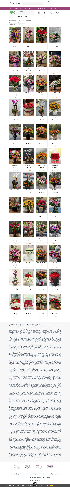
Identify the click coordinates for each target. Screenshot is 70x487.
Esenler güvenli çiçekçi (20, 342)
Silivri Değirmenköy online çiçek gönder (39, 416)
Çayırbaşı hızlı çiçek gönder (51, 340)
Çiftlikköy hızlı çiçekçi (16, 406)
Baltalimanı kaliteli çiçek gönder (51, 398)
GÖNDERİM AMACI (15, 8)
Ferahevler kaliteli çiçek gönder (27, 400)
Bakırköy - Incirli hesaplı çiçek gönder (54, 427)
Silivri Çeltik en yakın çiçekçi (51, 416)
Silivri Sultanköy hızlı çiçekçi (26, 418)
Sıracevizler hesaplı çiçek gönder (37, 440)
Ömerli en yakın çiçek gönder (35, 455)
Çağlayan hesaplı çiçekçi (56, 338)
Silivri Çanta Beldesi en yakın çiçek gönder (21, 423)
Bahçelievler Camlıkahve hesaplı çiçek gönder (33, 429)
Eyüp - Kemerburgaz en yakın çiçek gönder (17, 404)
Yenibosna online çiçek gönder (23, 329)
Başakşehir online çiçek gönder (51, 330)
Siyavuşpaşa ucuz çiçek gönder (55, 388)
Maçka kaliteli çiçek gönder (36, 364)
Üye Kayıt (56, 3)
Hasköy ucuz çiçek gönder (18, 355)
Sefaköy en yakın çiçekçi (36, 371)
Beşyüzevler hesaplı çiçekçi (48, 440)
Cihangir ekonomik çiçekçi (35, 338)
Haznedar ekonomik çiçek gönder (40, 355)
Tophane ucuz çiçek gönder (36, 379)
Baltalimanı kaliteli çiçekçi (41, 398)
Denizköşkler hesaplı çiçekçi (14, 448)
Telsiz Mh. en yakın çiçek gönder (18, 449)
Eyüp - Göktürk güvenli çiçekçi (29, 403)
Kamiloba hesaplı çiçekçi (40, 450)
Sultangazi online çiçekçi (56, 373)
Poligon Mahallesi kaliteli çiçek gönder (33, 394)
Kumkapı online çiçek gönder (37, 362)
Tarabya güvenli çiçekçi (48, 401)
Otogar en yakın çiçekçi (39, 342)
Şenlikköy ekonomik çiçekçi (48, 391)
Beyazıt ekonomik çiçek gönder (35, 334)
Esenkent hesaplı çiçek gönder (37, 421)
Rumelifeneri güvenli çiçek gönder (26, 371)
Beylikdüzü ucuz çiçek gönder (55, 334)
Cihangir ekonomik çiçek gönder (46, 338)
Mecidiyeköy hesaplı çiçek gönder (41, 365)
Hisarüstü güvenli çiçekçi (50, 355)
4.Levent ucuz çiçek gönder (56, 357)
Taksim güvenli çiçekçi (20, 378)
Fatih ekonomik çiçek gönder (26, 346)
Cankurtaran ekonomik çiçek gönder (15, 396)
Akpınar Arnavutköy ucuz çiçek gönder (19, 454)
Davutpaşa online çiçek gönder (20, 341)
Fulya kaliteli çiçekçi (54, 377)
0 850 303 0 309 (25, 477)
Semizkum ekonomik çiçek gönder (29, 447)
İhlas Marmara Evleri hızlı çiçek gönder (54, 447)
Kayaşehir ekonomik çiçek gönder (22, 331)
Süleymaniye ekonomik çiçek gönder (29, 398)
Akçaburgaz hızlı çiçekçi (50, 452)
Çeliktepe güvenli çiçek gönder (23, 358)
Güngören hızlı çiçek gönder (17, 352)
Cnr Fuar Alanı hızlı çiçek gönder (46, 422)
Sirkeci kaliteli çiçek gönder (24, 373)
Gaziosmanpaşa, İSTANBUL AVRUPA (20, 16)
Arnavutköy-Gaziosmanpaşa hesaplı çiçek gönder (21, 411)
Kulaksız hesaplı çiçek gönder (48, 402)
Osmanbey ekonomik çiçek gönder (36, 368)
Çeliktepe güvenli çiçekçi (13, 358)
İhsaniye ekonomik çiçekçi (35, 406)
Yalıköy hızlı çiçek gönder (37, 404)
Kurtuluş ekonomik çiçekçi (47, 362)
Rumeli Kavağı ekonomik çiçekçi (40, 370)
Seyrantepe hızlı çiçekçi (28, 372)
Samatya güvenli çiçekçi (31, 369)
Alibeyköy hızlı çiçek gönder (43, 326)
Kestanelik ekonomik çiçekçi (43, 407)
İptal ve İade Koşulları (28, 467)
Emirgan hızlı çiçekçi (50, 399)
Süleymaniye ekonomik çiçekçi (17, 398)
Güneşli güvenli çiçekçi (41, 350)
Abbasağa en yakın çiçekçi (17, 445)
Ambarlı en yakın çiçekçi (32, 410)
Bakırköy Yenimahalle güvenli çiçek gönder (27, 427)
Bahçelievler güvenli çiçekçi (43, 327)
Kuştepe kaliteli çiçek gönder (31, 439)
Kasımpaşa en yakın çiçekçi (38, 360)
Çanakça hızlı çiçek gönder (32, 407)
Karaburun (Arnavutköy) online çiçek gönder (48, 454)
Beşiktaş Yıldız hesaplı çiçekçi (39, 445)
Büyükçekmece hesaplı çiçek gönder (16, 337)
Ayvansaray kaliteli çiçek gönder (24, 415)
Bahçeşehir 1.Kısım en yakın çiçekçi (15, 457)
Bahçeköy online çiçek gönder (19, 399)
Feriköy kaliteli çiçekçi (16, 348)
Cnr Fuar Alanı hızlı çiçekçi (36, 422)
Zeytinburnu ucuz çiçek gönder (31, 384)
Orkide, (29, 5)
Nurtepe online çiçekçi (51, 358)
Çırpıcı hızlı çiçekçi (27, 449)
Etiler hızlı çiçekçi (52, 344)
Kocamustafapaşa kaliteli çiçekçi (33, 361)
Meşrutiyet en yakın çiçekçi (52, 438)
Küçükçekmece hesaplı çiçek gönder (29, 363)
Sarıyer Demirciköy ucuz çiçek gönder (25, 425)
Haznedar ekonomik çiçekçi (28, 355)
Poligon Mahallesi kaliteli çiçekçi (20, 394)
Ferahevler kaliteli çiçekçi (16, 400)
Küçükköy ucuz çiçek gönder (50, 363)
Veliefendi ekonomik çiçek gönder (48, 448)
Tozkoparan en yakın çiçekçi (48, 393)
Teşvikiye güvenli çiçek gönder (49, 378)
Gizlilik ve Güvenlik (50, 466)
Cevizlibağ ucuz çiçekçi (16, 338)
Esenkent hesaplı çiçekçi (27, 421)
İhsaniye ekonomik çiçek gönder (46, 406)
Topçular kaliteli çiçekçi (27, 393)
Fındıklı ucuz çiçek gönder (42, 348)
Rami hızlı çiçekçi (15, 369)
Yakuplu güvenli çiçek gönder (41, 380)
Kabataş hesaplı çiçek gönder (17, 357)
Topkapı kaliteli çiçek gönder (55, 379)
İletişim (48, 477)
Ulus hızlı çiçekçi (36, 385)
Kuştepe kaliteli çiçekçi (21, 439)
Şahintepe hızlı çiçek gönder (49, 441)
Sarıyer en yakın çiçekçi (51, 369)
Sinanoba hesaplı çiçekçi (48, 372)
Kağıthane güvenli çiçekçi (27, 357)
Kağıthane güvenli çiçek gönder (37, 357)
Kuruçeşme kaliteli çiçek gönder (45, 333)
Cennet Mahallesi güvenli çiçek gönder (30, 435)
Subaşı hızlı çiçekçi (47, 409)
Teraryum (37, 5)
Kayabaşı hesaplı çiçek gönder (48, 392)
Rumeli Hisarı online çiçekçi (27, 401)
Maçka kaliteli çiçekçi (26, 364)
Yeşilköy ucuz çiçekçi (33, 381)
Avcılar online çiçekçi (12, 325)
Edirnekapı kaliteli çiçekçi (30, 341)
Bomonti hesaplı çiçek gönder (26, 377)
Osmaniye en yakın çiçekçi (26, 391)
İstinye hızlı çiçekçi (37, 400)
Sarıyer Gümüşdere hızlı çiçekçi (37, 425)
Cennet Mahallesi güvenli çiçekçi (17, 435)
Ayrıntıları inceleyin (46, 485)
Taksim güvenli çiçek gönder (30, 378)
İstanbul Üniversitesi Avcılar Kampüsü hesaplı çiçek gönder (45, 386)
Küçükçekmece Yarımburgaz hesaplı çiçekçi (22, 437)
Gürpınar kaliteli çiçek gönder (36, 352)
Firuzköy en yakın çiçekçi (51, 385)
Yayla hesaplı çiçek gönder (56, 421)
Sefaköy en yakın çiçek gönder (47, 371)
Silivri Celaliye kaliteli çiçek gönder (15, 418)
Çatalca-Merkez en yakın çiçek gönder (31, 340)
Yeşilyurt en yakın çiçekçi (29, 383)
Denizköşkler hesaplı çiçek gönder (25, 448)
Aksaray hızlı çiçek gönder (24, 326)
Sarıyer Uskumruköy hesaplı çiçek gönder (50, 424)
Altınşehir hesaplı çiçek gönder (28, 392)
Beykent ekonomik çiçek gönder (39, 337)
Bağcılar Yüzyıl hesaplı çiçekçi (40, 419)
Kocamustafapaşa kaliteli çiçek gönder (46, 361)
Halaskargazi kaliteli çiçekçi (29, 438)
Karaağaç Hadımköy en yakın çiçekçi (29, 458)
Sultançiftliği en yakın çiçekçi (34, 373)
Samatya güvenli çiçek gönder (41, 369)
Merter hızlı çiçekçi (51, 365)
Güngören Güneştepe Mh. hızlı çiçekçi (54, 431)
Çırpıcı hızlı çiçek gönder (35, 449)
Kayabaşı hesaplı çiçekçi (38, 392)
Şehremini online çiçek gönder (52, 375)
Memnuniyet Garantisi (17, 468)
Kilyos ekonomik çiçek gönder (28, 370)
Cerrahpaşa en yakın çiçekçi (28, 396)
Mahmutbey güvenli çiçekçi (19, 327)
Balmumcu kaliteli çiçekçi (18, 330)
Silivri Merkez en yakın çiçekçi (35, 411)
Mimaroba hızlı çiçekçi (16, 367)
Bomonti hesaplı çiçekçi (16, 377)
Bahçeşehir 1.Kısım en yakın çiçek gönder (29, 457)
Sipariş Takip (27, 468)
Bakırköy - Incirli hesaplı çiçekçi (41, 427)
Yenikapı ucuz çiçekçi (34, 415)
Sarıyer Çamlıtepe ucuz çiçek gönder (40, 442)
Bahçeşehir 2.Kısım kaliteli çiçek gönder (53, 456)
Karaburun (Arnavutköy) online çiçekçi (33, 454)
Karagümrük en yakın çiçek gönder (48, 346)
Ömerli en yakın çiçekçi (26, 455)
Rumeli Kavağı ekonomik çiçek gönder (54, 370)
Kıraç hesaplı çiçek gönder (16, 455)
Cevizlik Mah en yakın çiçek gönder (15, 391)
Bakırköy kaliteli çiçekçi (33, 329)
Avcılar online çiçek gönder (21, 325)
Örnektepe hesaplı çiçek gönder (20, 452)
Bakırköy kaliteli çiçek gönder (43, 329)
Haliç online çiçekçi (28, 414)
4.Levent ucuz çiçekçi (47, 357)
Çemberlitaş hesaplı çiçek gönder (25, 422)
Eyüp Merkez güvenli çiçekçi (46, 345)
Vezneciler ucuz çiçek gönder (55, 414)
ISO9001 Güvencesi (39, 466)
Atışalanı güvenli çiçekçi (20, 419)
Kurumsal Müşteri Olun (18, 469)
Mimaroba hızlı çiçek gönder (26, 367)
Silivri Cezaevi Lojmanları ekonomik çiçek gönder (41, 417)
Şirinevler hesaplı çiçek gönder (20, 376)
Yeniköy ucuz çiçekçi (16, 381)
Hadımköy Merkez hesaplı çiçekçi (34, 387)
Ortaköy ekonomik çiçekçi (56, 333)
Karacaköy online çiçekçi (47, 404)
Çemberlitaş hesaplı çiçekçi (14, 422)
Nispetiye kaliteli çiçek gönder (37, 446)
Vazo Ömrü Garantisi (39, 467)
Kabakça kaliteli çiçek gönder (23, 408)
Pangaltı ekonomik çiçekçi (47, 368)
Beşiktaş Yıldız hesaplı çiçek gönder (51, 445)
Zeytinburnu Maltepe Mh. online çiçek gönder (27, 434)
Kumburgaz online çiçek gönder (17, 362)
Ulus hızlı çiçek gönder (43, 385)
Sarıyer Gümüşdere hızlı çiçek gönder (49, 425)
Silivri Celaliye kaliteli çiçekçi (56, 417)
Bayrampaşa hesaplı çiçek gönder (46, 331)
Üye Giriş (53, 3)
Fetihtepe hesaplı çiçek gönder (40, 452)
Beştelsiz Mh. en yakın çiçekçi (45, 449)
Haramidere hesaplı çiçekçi (21, 354)
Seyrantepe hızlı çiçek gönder (38, 372)
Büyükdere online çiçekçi (30, 399)
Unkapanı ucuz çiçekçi (13, 380)
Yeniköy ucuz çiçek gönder (25, 381)
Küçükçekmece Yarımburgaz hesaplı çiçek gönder (39, 437)
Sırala (10, 22)
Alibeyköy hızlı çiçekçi (33, 326)
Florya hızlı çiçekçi (57, 411)
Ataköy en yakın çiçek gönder (40, 325)
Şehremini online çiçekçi (42, 375)
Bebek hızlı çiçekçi (51, 332)
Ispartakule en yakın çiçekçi (46, 455)
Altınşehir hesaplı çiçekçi (18, 392)
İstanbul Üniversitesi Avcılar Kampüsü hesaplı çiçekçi (25, 386)
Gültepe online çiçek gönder (42, 358)
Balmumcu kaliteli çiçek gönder (29, 330)
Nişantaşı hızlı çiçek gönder (14, 368)
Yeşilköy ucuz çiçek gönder (43, 381)
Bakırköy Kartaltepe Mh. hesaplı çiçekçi (49, 429)
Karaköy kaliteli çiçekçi (18, 360)
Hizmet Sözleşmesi (50, 467)
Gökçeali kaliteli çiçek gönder (23, 410)
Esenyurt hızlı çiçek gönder (44, 344)
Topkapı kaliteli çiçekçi (46, 379)
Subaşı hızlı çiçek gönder (56, 409)
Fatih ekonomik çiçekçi (16, 346)
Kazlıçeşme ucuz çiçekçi (34, 395)
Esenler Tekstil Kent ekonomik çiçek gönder (23, 344)
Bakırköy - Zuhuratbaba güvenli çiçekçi (32, 426)
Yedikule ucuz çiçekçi (50, 380)
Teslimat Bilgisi (38, 469)
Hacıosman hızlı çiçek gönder (26, 353)
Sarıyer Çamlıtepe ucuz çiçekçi (28, 442)
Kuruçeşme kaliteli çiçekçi (35, 333)
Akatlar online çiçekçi (49, 325)
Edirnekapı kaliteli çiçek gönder (40, 341)
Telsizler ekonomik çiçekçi (33, 423)
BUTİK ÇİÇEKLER (53, 8)
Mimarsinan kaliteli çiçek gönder (47, 367)
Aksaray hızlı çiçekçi (15, 326)
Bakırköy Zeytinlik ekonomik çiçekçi (54, 437)
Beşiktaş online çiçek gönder (25, 333)
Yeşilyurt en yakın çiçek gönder (39, 383)
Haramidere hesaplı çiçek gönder (33, 354)
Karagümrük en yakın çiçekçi (36, 346)
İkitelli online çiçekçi (17, 356)
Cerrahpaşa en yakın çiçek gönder (39, 396)
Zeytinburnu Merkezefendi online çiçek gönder (48, 433)
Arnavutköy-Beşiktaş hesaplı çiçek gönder (32, 345)
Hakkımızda (16, 466)
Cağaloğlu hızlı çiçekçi (49, 337)
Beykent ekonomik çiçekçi (27, 337)
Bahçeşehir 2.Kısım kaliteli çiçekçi (40, 456)
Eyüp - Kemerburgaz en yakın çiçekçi (54, 403)
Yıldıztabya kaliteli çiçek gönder (29, 441)
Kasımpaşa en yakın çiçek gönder (49, 360)
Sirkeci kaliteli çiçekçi (15, 373)
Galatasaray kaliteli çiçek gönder (34, 349)
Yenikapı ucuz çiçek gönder (43, 415)
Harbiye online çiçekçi (43, 354)
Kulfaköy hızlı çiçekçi (32, 408)
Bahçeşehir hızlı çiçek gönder (19, 426)
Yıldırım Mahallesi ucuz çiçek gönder (18, 332)
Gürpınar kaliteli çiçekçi (26, 352)
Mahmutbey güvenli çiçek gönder (31, 327)
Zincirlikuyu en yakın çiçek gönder (54, 384)
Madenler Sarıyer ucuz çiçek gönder (15, 401)
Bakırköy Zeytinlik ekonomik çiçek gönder (16, 438)
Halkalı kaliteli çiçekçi (54, 353)
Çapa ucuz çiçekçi (51, 339)
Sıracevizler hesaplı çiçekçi (26, 440)
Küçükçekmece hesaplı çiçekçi (17, 363)
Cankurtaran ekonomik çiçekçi (55, 395)
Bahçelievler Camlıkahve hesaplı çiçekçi (16, 429)
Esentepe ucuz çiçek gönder (46, 377)
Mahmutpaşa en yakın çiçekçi (17, 450)
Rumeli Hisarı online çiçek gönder (38, 401)
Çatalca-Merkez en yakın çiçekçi (18, 340)
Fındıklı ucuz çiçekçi (33, 348)
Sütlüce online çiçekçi (24, 375)
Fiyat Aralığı (20, 22)
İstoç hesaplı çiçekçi (44, 364)
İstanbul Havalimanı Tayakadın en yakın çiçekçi (22, 453)
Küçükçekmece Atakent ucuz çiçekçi (44, 435)
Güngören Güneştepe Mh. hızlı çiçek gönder (17, 432)
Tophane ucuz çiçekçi (27, 379)
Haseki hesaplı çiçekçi (49, 396)
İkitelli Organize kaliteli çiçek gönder (48, 356)
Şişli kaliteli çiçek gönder (37, 376)
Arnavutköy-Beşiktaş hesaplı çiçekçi (18, 345)
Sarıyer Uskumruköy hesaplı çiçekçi (35, 424)
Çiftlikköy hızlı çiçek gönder (25, 406)
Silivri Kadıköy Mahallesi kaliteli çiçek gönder (20, 424)
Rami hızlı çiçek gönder (22, 369)
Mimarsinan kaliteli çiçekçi (36, 367)
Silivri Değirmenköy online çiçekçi (26, 416)
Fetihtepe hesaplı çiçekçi (30, 452)
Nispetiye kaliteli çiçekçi (27, 446)
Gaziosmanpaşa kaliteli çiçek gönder (30, 350)
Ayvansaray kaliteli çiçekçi (13, 415)
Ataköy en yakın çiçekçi (31, 325)
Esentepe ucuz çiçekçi (36, 377)
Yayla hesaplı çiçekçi (47, 421)
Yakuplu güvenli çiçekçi (32, 380)
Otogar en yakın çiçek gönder (48, 342)
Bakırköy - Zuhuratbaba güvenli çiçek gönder (48, 426)
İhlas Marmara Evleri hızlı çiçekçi (41, 447)
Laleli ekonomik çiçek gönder (36, 347)
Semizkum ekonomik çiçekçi (17, 447)
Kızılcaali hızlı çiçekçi (50, 408)
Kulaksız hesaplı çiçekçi (38, 402)
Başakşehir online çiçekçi (40, 330)
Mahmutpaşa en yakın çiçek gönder (29, 450)
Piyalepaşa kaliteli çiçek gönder (17, 403)
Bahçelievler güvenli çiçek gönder (54, 327)
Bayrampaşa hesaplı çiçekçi (34, 331)
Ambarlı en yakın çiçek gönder (42, 410)
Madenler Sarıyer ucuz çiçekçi (55, 400)
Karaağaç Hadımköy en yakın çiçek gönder (43, 458)
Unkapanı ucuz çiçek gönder (22, 380)
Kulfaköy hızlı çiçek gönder (41, 408)
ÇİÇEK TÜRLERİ (24, 8)
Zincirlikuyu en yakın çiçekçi (43, 384)
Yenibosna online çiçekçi (13, 329)
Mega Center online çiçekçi (30, 332)
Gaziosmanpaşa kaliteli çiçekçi (17, 350)
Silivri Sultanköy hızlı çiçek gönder (37, 418)
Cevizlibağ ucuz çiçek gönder (25, 338)
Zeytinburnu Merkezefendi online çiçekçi (32, 433)
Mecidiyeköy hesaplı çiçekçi (30, 365)
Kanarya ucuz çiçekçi (16, 395)
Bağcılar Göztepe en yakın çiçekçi (51, 430)
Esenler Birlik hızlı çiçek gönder (17, 442)
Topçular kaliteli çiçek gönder (37, 393)
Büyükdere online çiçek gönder (40, 399)
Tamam (52, 485)
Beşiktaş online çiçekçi (16, 333)
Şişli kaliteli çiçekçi (29, 376)
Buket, (31, 5)
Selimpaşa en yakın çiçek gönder (18, 372)
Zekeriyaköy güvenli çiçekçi (51, 383)
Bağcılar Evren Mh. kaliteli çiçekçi (27, 431)
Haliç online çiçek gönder (36, 414)
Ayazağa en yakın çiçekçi (47, 376)
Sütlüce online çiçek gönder (33, 375)
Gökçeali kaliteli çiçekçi (13, 410)
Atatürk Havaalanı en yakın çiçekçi (54, 381)
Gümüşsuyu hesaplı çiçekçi (17, 402)
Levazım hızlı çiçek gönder (18, 446)
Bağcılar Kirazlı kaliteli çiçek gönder (39, 430)
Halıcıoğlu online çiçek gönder (45, 353)
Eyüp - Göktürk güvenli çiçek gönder (40, 403)
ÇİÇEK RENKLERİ (33, 8)
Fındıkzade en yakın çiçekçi (52, 348)
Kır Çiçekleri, (33, 5)
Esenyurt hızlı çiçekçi (35, 344)
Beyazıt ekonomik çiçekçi (25, 334)
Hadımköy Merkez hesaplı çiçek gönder (48, 387)
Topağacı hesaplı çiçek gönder (17, 379)
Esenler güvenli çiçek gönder (29, 342)
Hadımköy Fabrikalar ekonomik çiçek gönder (35, 409)
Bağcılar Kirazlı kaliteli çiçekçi (27, 430)
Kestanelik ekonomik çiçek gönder (54, 407)
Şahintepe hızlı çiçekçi (40, 441)
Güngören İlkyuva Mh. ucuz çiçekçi (31, 432)
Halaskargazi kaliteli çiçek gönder (41, 438)
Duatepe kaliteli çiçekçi (40, 439)
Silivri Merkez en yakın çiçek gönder (47, 411)
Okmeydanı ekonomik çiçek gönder (26, 385)
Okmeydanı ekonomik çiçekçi (14, 385)
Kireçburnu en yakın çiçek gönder (20, 361)
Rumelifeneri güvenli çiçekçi (14, 371)
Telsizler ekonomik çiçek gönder (44, 423)
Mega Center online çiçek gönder (42, 332)
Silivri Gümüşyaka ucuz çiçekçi (53, 415)
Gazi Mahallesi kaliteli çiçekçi (45, 394)
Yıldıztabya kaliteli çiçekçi (19, 441)
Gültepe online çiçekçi (33, 358)
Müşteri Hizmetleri (28, 466)
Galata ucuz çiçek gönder (18, 421)
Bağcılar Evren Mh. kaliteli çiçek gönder (40, 431)
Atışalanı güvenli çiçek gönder (29, 419)
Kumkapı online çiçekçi (28, 362)
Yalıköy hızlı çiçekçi (29, 404)
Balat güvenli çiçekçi (52, 329)
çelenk (17, 474)
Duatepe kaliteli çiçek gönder (50, 439)
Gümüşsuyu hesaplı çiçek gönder (28, 402)
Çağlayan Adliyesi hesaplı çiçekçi (27, 339)
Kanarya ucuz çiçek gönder (25, 395)
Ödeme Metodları (17, 467)
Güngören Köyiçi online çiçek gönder (18, 433)
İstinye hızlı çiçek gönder (45, 400)
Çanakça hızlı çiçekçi (23, 407)
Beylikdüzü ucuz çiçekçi (46, 334)
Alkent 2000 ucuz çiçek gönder (27, 456)
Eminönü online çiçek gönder (17, 347)
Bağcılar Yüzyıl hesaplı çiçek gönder (51, 419)
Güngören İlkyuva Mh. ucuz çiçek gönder (45, 432)
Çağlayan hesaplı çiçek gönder (15, 339)
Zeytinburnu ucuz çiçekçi (21, 384)
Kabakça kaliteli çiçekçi (13, 408)
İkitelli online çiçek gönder (26, 356)
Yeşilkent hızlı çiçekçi (50, 442)
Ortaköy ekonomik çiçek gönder (15, 334)
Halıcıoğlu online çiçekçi (35, 353)
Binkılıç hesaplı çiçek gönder (14, 407)
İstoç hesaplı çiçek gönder (53, 364)
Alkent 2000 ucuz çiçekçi (16, 456)
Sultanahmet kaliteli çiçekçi (46, 347)
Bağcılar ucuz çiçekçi (51, 326)
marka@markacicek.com (38, 477)
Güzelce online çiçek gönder (19, 414)
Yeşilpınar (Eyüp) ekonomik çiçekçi (42, 434)
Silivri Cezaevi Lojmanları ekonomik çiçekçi (25, 417)
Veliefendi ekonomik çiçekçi (37, 448)
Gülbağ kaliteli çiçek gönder (17, 440)
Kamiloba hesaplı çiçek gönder (51, 450)
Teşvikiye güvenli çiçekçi (39, 378)
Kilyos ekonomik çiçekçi (18, 370)
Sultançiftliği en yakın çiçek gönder (46, 373)
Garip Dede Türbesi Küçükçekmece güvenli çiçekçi (45, 457)
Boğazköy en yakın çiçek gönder (21, 387)
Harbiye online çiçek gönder (52, 354)
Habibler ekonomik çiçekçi (46, 352)
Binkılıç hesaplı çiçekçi (57, 406)
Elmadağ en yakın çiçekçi (51, 341)
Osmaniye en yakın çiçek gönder (37, 391)
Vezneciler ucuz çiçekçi (46, 414)
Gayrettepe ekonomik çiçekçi (45, 349)
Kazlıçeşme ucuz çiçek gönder (44, 395)
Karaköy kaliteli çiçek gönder (28, 360)
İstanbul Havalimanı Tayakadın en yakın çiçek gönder (41, 453)
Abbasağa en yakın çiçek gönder (28, 445)
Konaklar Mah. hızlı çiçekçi (47, 446)
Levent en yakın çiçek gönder (17, 364)
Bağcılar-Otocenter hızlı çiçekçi (48, 418)
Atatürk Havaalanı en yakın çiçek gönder (16, 383)
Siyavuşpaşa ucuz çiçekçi (44, 388)
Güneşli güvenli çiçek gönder (50, 350)
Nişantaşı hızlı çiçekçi (57, 367)
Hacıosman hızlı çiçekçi (16, 353)
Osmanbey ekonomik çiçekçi (24, 368)
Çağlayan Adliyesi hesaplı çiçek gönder (40, 339)
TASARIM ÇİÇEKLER (43, 8)
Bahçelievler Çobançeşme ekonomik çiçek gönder (30, 388)
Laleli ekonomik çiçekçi (27, 347)
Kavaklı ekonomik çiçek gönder (17, 393)
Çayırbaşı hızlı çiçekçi (42, 340)
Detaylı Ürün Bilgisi (39, 468)
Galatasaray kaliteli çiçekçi (22, 349)
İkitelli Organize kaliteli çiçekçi (36, 356)
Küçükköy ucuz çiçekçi (40, 363)
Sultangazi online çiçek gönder (14, 375)
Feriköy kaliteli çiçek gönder (25, 348)
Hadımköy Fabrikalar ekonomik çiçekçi (19, 409)
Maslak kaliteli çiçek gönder (20, 365)
